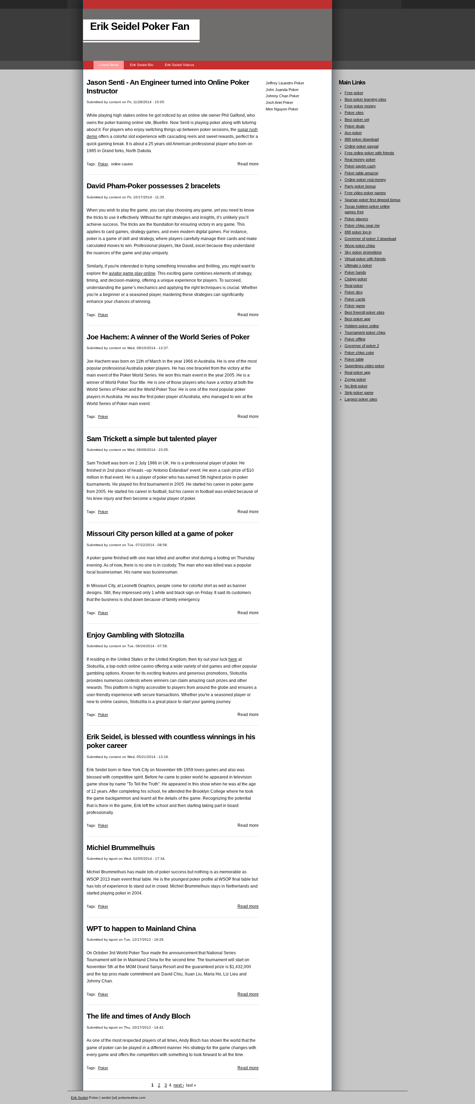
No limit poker (356, 386)
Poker (103, 164)
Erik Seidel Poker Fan (139, 26)
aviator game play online (132, 273)
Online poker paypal (361, 146)
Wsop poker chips (360, 246)
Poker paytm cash (360, 166)
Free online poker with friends (369, 153)
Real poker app (357, 372)
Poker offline (355, 339)
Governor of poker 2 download (370, 239)
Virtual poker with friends (365, 259)
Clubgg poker (356, 279)
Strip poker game (359, 392)
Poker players (356, 219)
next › (179, 1085)
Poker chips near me (362, 225)
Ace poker (353, 133)
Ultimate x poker (358, 265)
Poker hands (355, 272)
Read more (248, 906)
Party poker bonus (360, 186)
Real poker (354, 285)
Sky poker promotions (363, 252)
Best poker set (357, 119)
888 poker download (362, 139)
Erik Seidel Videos (179, 65)
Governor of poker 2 (362, 346)
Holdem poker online (362, 326)
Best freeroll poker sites (365, 312)
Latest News (109, 65)
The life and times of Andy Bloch (138, 1016)
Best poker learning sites (365, 99)
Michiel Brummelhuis (121, 847)
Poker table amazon (361, 173)
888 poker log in (358, 232)
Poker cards (355, 299)
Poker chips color (359, 353)
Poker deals (355, 126)
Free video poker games (365, 193)
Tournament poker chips (365, 332)
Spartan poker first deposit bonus (373, 200)
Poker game (355, 306)
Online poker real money (365, 180)
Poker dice (354, 292)
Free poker (354, 93)
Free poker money (360, 106)
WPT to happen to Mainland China (141, 928)
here (232, 659)
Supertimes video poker (365, 366)
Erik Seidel (79, 1097)
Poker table (354, 359)
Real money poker (360, 159)
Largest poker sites (361, 399)
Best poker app (357, 319)
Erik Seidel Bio (141, 65)
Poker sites (354, 112)
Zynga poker (355, 379)
